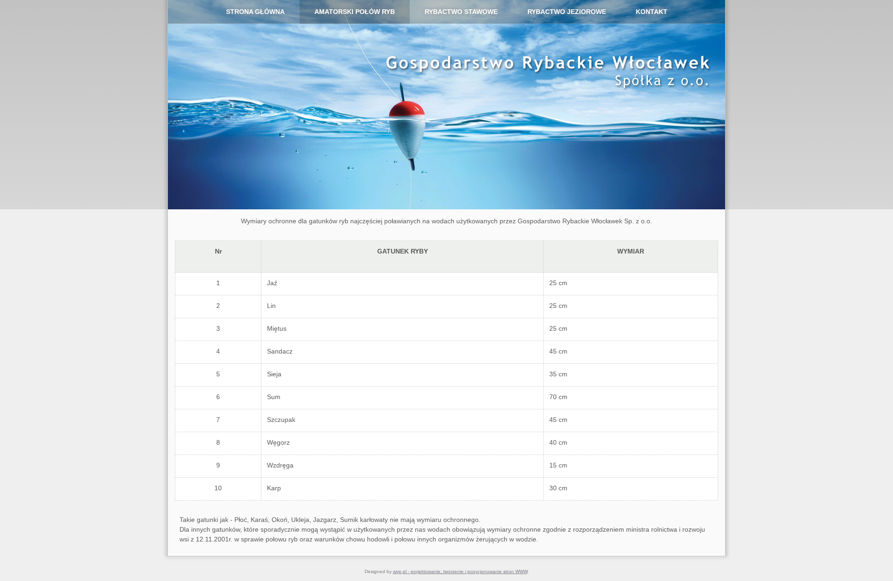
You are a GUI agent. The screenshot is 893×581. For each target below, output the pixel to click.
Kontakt (651, 11)
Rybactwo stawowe (461, 11)
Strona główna (255, 11)
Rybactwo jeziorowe (566, 11)
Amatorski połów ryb (354, 11)
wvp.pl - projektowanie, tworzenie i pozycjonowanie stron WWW (460, 571)
